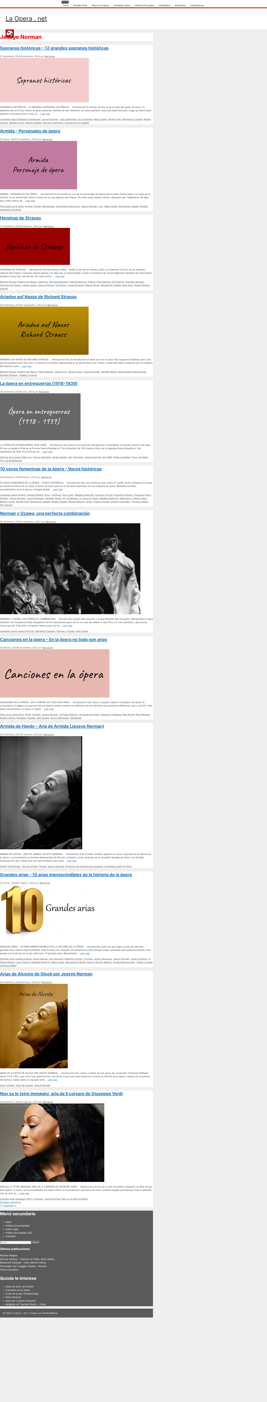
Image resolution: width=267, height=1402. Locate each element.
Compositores (197, 5)
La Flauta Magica (68, 714)
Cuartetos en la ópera (18, 1290)
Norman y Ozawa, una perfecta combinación (45, 513)
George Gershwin (42, 457)
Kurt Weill (107, 457)
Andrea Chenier (35, 495)
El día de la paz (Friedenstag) (22, 1293)
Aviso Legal (12, 1229)
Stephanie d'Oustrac (10, 209)
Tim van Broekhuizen (11, 460)
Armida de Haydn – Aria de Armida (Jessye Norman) (52, 726)
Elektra (91, 281)
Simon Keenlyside (59, 717)
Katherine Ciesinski (45, 631)
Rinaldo (144, 206)
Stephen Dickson (9, 375)
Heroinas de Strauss (10, 285)
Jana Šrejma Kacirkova (67, 206)
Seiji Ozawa (82, 631)
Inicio (65, 5)
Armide (37, 206)
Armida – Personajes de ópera (30, 130)
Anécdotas (180, 5)
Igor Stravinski (75, 457)
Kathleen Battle (109, 371)
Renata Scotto (16, 122)
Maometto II (126, 498)
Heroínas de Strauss (20, 217)
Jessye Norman (50, 119)
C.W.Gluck (56, 495)
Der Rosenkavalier (58, 281)
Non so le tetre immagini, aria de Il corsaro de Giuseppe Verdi (61, 1093)
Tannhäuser (76, 717)
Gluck (3, 1085)
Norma (90, 962)
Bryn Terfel (25, 714)
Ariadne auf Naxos (27, 281)
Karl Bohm (60, 285)
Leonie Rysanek (75, 285)
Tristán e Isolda (101, 501)
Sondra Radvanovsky (124, 962)
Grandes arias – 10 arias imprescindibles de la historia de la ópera (66, 874)
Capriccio (43, 281)
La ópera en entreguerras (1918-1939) (39, 383)
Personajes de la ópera (12, 206)
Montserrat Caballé (132, 119)
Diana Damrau (40, 958)
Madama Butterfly (109, 498)
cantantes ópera (8, 119)
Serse (89, 501)
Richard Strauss (8, 281)
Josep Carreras (139, 958)
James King (60, 371)
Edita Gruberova (78, 281)
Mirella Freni (114, 119)
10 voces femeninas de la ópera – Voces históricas (51, 468)
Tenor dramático (9, 1269)
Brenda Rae (48, 206)
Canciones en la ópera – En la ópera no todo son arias (53, 639)
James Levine (29, 285)
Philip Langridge (121, 457)
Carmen (36, 714)
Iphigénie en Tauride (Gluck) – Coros (26, 1304)
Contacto (11, 1236)
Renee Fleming (142, 285)
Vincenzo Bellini (140, 501)
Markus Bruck (92, 285)
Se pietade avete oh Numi (118, 866)
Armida (28, 206)
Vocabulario (164, 5)
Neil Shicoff (129, 714)
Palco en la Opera (100, 5)
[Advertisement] (83, 1359)
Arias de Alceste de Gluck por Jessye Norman (46, 973)
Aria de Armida (30, 866)
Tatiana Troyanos (28, 375)
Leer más (45, 113)
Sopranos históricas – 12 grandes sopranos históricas (54, 47)
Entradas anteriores (10, 1202)
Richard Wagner (76, 501)
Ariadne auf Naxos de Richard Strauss (38, 296)
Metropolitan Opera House (132, 371)
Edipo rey (27, 457)
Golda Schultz (59, 457)
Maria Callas (100, 119)
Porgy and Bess (140, 457)
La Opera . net (26, 18)
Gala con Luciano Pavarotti (21, 1300)
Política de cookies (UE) (19, 1232)
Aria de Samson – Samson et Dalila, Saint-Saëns (27, 1259)
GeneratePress (50, 1313)
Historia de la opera (144, 5)
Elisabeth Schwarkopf (29, 119)
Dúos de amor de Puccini (20, 1286)
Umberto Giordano (120, 501)
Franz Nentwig (45, 371)
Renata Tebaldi (33, 122)
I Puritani (88, 958)
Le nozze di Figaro (89, 498)
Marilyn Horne (7, 501)
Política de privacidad (18, 1225)
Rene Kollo (127, 285)
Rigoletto (21, 717)
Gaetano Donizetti (84, 495)
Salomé (4, 288)
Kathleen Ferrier (53, 498)
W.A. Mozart (6, 505)
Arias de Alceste (24, 1085)
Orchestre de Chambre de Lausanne (84, 866)
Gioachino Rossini (123, 495)
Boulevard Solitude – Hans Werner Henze (23, 1262)
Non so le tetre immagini (75, 1199)
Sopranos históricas (52, 122)
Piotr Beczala (143, 714)
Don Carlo (68, 495)
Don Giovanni (56, 958)
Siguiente (10, 1205)
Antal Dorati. (14, 866)
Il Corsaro (38, 1199)
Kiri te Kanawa (85, 119)
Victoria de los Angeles (77, 122)
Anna (47, 495)
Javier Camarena (103, 958)
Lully (100, 206)
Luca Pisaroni (23, 962)
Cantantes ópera (122, 5)
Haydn (3, 866)
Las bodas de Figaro (89, 714)
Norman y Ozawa (65, 631)
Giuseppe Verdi (142, 495)
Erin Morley (118, 281)
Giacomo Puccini (104, 495)
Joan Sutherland (67, 119)
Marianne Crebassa (111, 714)
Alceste (22, 495)
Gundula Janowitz (134, 281)
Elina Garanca (104, 281)
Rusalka (31, 717)
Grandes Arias (80, 5)
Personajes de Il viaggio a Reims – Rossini (23, 1266)
